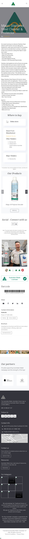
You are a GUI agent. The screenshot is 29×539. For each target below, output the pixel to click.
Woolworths (12, 159)
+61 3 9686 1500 (15, 429)
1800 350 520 (7, 429)
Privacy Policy (20, 534)
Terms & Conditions (10, 534)
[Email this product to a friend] (3, 303)
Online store (14, 122)
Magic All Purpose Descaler (14, 204)
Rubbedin (7, 36)
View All (14, 210)
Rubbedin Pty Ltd (10, 136)
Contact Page (6, 455)
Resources (5, 467)
